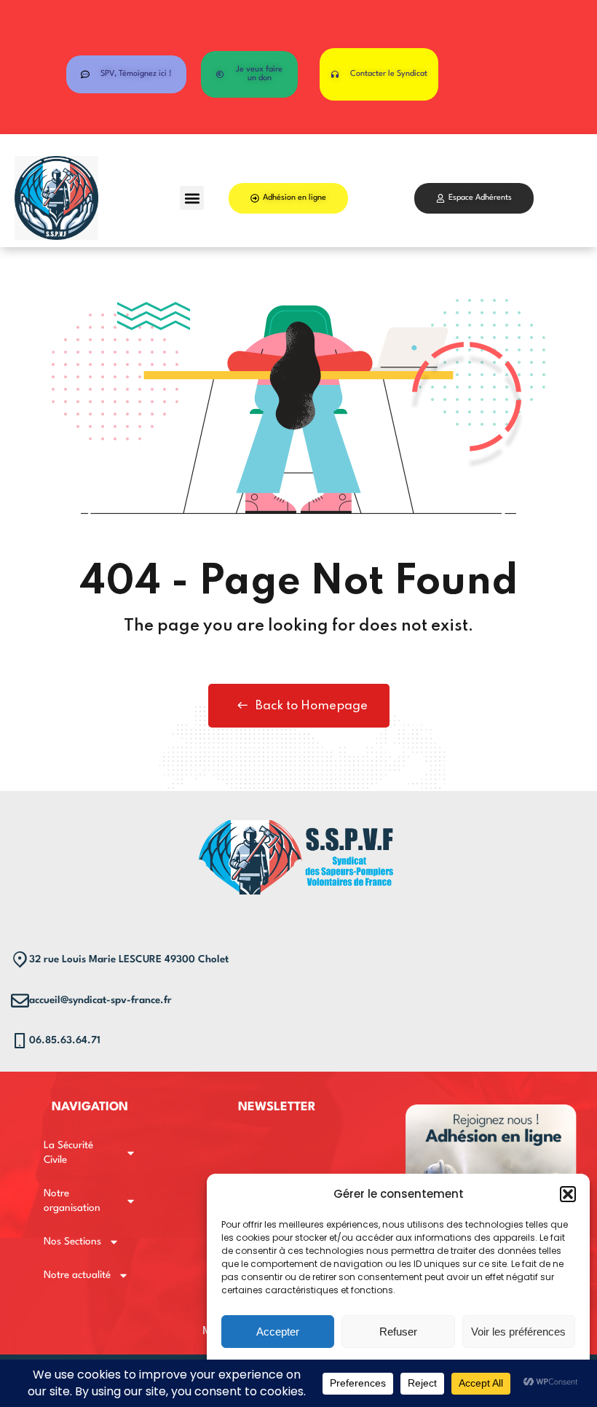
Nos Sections (72, 1241)
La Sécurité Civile (68, 1152)
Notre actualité (77, 1275)
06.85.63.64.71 (64, 1040)
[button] (568, 1194)
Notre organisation (72, 1200)
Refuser (398, 1331)
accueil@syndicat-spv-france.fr (100, 1000)
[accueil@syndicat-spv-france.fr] (20, 1000)
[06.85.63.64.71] (20, 1041)
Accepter (277, 1331)
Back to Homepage (312, 706)
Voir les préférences (518, 1331)
